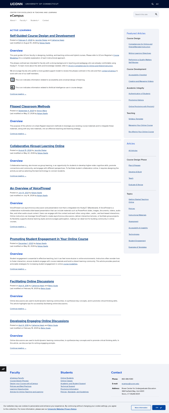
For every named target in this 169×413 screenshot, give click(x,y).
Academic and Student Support (73, 383)
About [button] (12, 20)
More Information (141, 408)
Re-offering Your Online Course (141, 132)
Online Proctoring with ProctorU (141, 106)
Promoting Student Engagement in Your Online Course (49, 239)
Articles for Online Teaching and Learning (26, 392)
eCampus (17, 16)
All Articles (133, 150)
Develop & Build (135, 172)
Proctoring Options (136, 100)
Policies (132, 208)
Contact (46, 20)
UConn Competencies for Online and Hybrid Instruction (90, 66)
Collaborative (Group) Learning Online (37, 146)
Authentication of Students (139, 93)
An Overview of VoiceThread (30, 188)
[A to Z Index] (157, 4)
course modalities (70, 264)
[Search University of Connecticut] (152, 4)
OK (157, 408)
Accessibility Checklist (138, 75)
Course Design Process (19, 381)
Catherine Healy (57, 40)
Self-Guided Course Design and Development (42, 36)
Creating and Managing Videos (141, 81)
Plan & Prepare (134, 165)
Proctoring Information (70, 389)
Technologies (134, 234)
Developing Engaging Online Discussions (39, 321)
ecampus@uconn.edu (130, 384)
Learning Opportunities (19, 389)
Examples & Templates (138, 247)
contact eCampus (109, 71)
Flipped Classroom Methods (30, 106)
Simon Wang (42, 111)
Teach (131, 178)
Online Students (67, 378)
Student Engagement (137, 241)
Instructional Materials (137, 215)
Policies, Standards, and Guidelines (75, 392)
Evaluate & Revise (136, 185)
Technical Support (68, 386)
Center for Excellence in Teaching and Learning (33, 12)
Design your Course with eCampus (24, 383)
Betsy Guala (53, 286)
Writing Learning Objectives (140, 53)
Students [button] (34, 20)
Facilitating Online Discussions (32, 281)
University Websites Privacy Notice (62, 409)
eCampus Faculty (17, 378)
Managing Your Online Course (141, 125)
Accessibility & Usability (138, 228)
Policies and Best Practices (20, 386)
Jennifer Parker (41, 40)
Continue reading (18, 94)
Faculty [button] (23, 20)
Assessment (133, 221)
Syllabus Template (136, 119)
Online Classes (67, 381)
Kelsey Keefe (45, 43)
